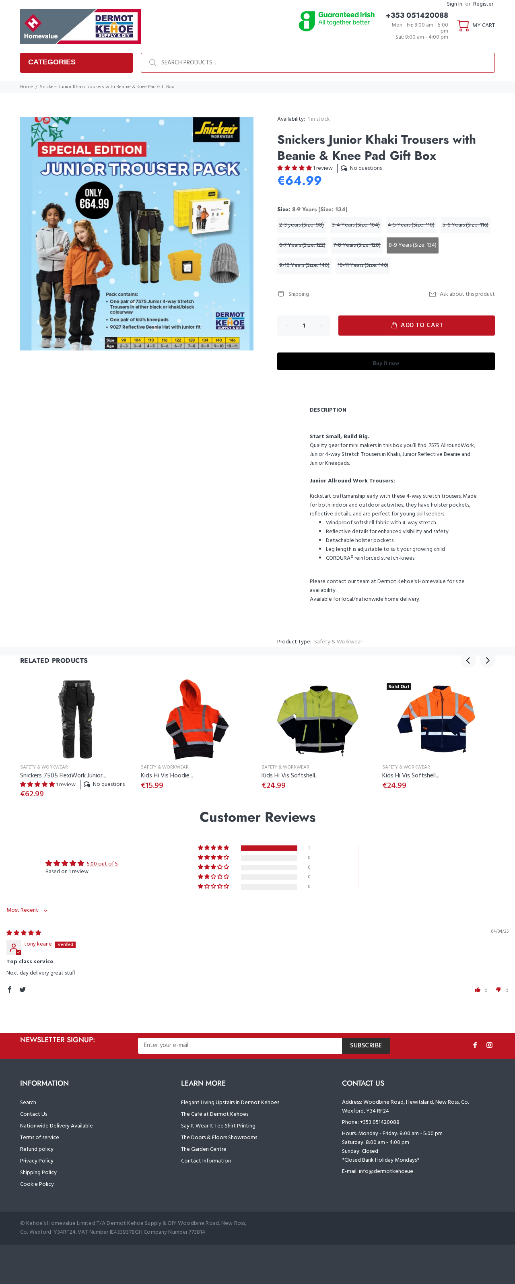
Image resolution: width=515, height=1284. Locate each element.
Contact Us (33, 1114)
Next (487, 660)
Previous (468, 660)
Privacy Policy (37, 1161)
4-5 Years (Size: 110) (411, 225)
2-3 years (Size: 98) (301, 225)
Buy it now (386, 363)
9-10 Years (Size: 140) (304, 265)
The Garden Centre (204, 1149)
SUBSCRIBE (366, 1046)
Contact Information (206, 1161)
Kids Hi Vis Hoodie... (167, 776)
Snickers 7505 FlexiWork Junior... (63, 776)
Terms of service (39, 1137)
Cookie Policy (37, 1184)
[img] (23, 933)
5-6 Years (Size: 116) (465, 225)
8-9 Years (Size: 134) (413, 245)
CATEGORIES (52, 62)
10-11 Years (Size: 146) (363, 265)
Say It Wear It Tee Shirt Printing (218, 1126)
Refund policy (37, 1149)
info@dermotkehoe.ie (386, 1171)
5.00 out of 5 (102, 864)
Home (26, 87)
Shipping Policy (38, 1172)
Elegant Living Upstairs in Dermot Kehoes (230, 1102)
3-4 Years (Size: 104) (356, 225)
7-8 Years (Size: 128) (357, 245)
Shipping (298, 294)
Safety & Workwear (338, 642)
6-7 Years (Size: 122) (302, 245)
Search (28, 1102)
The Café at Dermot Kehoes (214, 1114)
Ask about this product (467, 294)
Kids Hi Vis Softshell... (290, 776)
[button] (295, 168)
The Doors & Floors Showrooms (219, 1137)
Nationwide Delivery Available (56, 1126)
